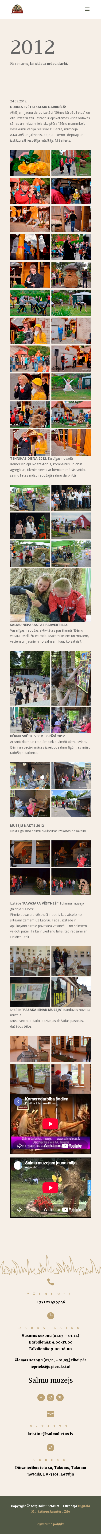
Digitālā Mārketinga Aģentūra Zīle (60, 1508)
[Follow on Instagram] (50, 1397)
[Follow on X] (60, 1397)
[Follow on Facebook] (41, 1397)
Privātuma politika (50, 1524)
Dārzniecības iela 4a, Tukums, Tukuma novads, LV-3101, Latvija (50, 1470)
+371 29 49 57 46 (50, 1301)
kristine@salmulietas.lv (50, 1433)
